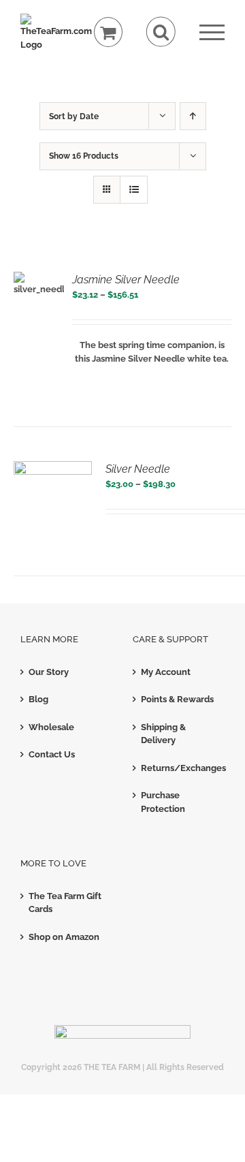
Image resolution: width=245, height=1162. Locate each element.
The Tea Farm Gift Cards (65, 903)
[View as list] (133, 189)
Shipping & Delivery (163, 734)
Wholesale (51, 727)
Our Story (49, 672)
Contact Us (52, 754)
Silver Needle (137, 468)
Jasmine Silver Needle (126, 279)
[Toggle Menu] (212, 32)
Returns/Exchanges (179, 768)
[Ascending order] (193, 116)
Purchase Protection (163, 802)
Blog (38, 699)
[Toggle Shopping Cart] (108, 32)
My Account (166, 672)
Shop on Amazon (64, 937)
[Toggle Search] (161, 31)
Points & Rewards (177, 699)
